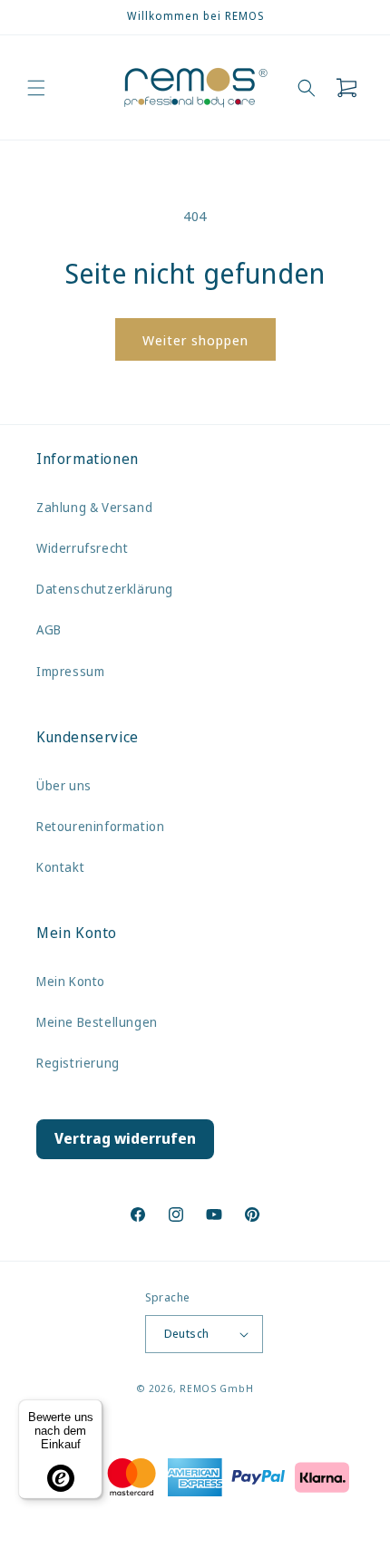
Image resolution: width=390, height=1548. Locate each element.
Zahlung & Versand (94, 507)
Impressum (70, 671)
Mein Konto (70, 981)
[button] (36, 88)
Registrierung (78, 1062)
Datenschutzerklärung (104, 588)
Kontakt (60, 867)
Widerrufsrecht (82, 547)
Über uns (64, 785)
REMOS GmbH (216, 1388)
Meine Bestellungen (97, 1021)
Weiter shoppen (195, 340)
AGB (49, 629)
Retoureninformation (100, 826)
